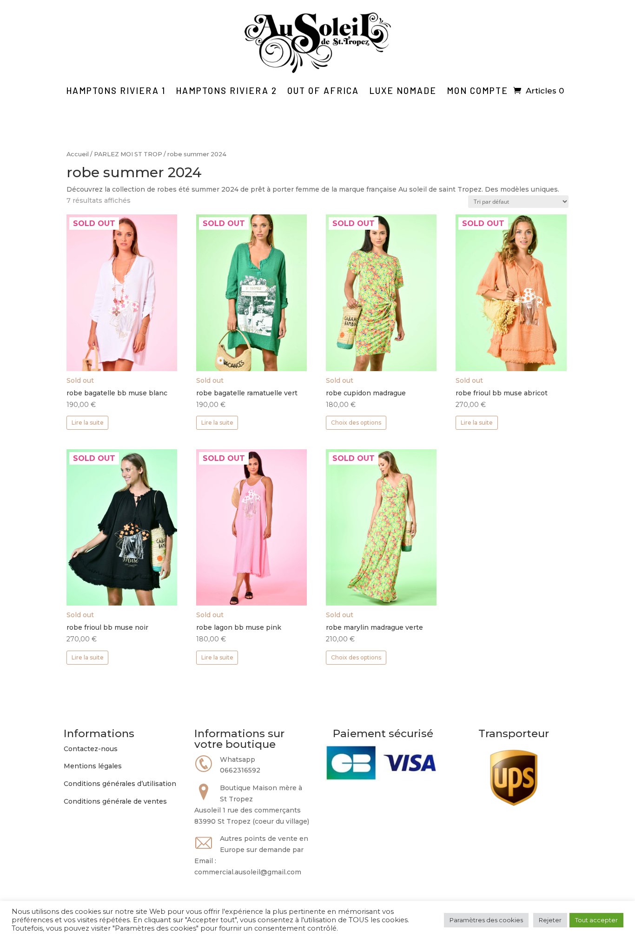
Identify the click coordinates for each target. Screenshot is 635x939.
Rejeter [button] (550, 920)
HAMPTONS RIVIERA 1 (115, 90)
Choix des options (356, 422)
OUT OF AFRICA (323, 90)
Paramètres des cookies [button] (486, 920)
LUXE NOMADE (403, 90)
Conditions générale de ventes (115, 801)
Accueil (77, 154)
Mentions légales (93, 766)
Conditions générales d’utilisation (120, 783)
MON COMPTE (477, 90)
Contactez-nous (91, 749)
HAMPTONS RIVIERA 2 (226, 90)
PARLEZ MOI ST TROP (128, 154)
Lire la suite (88, 422)
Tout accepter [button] (596, 920)
